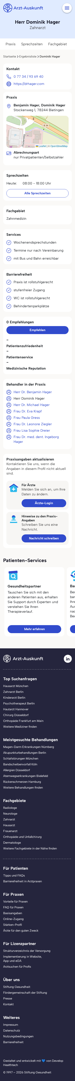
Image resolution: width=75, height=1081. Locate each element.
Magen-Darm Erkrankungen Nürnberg (28, 747)
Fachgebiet (57, 44)
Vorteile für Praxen (15, 901)
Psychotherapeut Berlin (19, 703)
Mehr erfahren (34, 629)
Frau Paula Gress (27, 418)
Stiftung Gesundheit (16, 987)
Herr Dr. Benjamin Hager (33, 392)
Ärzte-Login (44, 503)
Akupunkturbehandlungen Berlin (24, 753)
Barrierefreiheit (13, 1042)
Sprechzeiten (32, 44)
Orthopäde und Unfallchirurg (22, 837)
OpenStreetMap (59, 146)
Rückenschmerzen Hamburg (22, 782)
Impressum (10, 1025)
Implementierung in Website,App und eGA (22, 959)
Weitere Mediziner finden (20, 726)
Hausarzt (9, 825)
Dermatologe (12, 842)
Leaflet (42, 146)
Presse (7, 998)
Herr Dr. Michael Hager (32, 405)
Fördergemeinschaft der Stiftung (25, 992)
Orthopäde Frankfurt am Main (23, 721)
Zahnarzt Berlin (13, 692)
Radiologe (10, 808)
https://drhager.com (29, 84)
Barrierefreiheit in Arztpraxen (22, 881)
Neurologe (10, 813)
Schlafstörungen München (20, 758)
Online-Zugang (13, 919)
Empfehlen (37, 330)
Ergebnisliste (27, 56)
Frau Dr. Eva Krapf (28, 411)
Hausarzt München (15, 686)
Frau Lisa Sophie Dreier (32, 430)
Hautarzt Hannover (15, 709)
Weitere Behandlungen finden (23, 787)
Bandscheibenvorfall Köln (20, 764)
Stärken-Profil (12, 925)
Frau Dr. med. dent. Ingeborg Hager (36, 439)
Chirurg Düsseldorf (16, 715)
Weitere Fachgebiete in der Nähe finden (30, 848)
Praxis (11, 44)
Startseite (9, 56)
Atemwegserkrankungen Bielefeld (25, 776)
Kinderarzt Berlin (14, 697)
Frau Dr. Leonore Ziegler (33, 424)
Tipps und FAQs (14, 875)
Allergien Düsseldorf (16, 770)
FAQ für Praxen (13, 907)
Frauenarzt (10, 831)
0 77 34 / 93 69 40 (28, 77)
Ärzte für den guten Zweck (20, 930)
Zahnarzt (9, 819)
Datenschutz (11, 1030)
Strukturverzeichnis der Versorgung (26, 951)
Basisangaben (12, 913)
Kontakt (8, 1004)
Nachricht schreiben (44, 538)
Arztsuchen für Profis (17, 966)
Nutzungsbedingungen (18, 1036)
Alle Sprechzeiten (37, 193)
